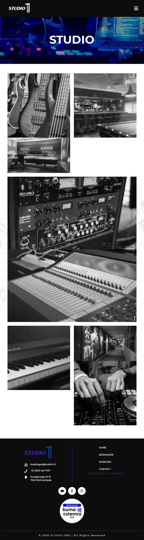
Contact (104, 469)
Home (102, 447)
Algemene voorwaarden (106, 473)
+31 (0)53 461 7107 (40, 470)
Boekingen (106, 454)
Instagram (82, 491)
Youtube (62, 491)
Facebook (72, 491)
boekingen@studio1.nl (43, 464)
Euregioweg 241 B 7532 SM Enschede (40, 478)
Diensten (105, 461)
